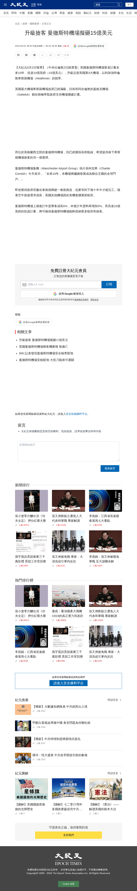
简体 (39, 4)
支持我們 (68, 835)
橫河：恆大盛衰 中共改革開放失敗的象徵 (59, 755)
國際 (38, 13)
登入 (129, 4)
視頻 (78, 13)
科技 (105, 13)
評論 (46, 13)
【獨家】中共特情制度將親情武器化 (56, 739)
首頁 (6, 13)
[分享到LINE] (26, 56)
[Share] (17, 525)
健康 (70, 13)
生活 (129, 13)
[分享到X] (34, 56)
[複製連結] (42, 55)
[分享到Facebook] (18, 56)
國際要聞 (34, 23)
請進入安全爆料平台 (68, 683)
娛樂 (113, 13)
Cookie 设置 (68, 884)
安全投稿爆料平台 (76, 413)
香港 (62, 13)
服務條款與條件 (82, 300)
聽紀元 (88, 13)
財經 (97, 13)
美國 (30, 13)
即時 (14, 13)
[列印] (50, 56)
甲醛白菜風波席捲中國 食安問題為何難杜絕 (61, 722)
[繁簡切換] (66, 56)
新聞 (24, 23)
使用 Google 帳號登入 (71, 294)
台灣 (54, 13)
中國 (22, 13)
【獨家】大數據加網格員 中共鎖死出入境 (59, 706)
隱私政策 (95, 300)
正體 (33, 4)
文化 (121, 13)
